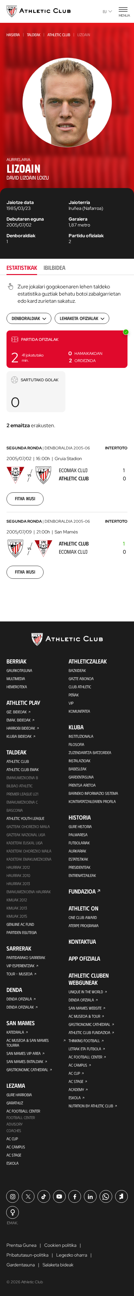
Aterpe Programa (84, 925)
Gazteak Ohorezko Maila (28, 826)
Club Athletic (80, 686)
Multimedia (16, 678)
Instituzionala (81, 736)
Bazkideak (77, 670)
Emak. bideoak (19, 720)
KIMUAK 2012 (17, 899)
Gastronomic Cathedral (27, 1069)
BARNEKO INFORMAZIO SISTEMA (93, 793)
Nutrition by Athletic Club (91, 1105)
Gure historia (80, 826)
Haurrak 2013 (18, 883)
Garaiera (78, 219)
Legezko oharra (71, 1255)
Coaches (14, 1130)
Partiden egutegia (22, 932)
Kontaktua (82, 941)
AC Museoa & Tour (84, 1016)
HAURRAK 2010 (18, 875)
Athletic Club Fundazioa (89, 1032)
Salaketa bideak (58, 1265)
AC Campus (16, 1146)
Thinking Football (84, 1040)
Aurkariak (77, 851)
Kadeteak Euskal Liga (25, 842)
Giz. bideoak (17, 711)
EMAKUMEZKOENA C (22, 802)
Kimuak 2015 (17, 916)
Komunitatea (79, 711)
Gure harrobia (19, 1094)
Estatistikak (78, 859)
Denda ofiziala (19, 999)
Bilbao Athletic (20, 785)
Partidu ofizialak (86, 236)
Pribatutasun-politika (27, 1255)
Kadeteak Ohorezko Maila (29, 851)
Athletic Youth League (25, 818)
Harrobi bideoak (21, 728)
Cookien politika (60, 1245)
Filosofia (76, 744)
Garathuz (15, 1102)
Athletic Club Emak (23, 769)
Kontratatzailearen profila (92, 801)
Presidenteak (79, 867)
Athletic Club (58, 34)
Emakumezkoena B (22, 777)
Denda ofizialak (20, 1007)
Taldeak (33, 34)
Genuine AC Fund (20, 924)
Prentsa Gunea (21, 1245)
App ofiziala (84, 958)
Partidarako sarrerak (26, 957)
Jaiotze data (20, 202)
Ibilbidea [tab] (54, 267)
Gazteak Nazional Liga (26, 834)
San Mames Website (85, 1008)
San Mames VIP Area (24, 1053)
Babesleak (78, 768)
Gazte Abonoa (81, 678)
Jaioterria (79, 202)
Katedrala (15, 1032)
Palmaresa (78, 834)
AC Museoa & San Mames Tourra (28, 1042)
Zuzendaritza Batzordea (90, 752)
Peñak (74, 694)
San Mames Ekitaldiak (25, 1061)
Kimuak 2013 (17, 908)
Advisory (14, 1124)
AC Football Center (23, 1111)
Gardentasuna (81, 777)
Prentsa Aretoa (82, 785)
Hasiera (13, 34)
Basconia (15, 810)
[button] (67, 349)
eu (105, 11)
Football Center (21, 1117)
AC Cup (12, 1138)
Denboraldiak (21, 236)
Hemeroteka (17, 686)
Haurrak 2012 (18, 867)
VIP (71, 703)
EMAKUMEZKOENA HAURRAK (29, 891)
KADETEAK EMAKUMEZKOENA (29, 859)
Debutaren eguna (25, 219)
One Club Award (83, 917)
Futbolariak (79, 842)
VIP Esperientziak (20, 965)
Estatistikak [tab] (22, 267)
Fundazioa (82, 891)
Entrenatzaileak (82, 875)
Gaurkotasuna (19, 670)
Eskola (13, 1163)
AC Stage (14, 1155)
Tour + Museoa (20, 973)
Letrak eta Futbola (85, 1048)
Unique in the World (86, 991)
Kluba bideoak (19, 736)
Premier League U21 (22, 794)
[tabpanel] (67, 435)
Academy (76, 1089)
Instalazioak (79, 760)
